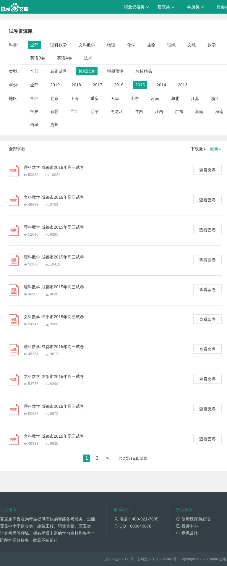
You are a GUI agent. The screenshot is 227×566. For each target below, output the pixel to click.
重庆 (94, 98)
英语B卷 (37, 58)
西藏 (34, 124)
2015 (140, 85)
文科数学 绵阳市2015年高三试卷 (54, 316)
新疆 (54, 111)
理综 (171, 45)
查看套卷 (207, 170)
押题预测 (115, 71)
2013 (182, 85)
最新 (214, 148)
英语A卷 (64, 58)
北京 (54, 98)
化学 (131, 45)
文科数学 (87, 45)
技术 (88, 58)
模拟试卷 (87, 71)
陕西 (139, 111)
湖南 (199, 111)
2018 (76, 85)
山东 (135, 98)
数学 (211, 45)
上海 (74, 98)
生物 (151, 45)
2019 (55, 85)
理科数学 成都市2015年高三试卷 (54, 167)
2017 (97, 85)
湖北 (175, 98)
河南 (155, 98)
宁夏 (34, 111)
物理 (111, 45)
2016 (119, 85)
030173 (124, 559)
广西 (74, 111)
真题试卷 (58, 71)
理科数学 (58, 45)
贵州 (54, 124)
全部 (34, 45)
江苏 (195, 98)
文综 (191, 45)
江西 (159, 111)
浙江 (215, 98)
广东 (179, 111)
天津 (115, 98)
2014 (161, 85)
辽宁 (94, 111)
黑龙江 (117, 111)
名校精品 (143, 71)
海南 (219, 111)
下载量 (197, 148)
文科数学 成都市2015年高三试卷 (54, 197)
